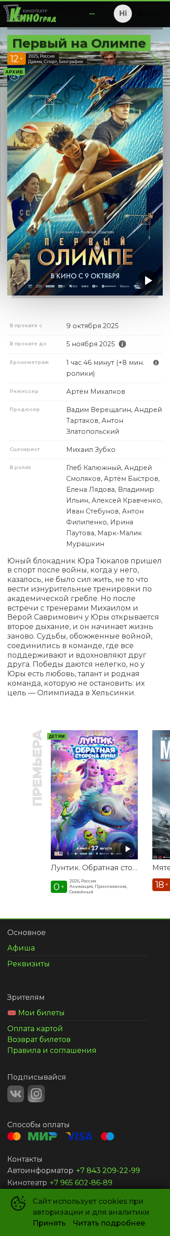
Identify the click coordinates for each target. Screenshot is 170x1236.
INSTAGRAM (36, 1093)
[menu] (79, 13)
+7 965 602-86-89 (81, 1182)
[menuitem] (92, 13)
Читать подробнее (109, 1223)
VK (15, 1094)
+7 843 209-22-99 (108, 1170)
